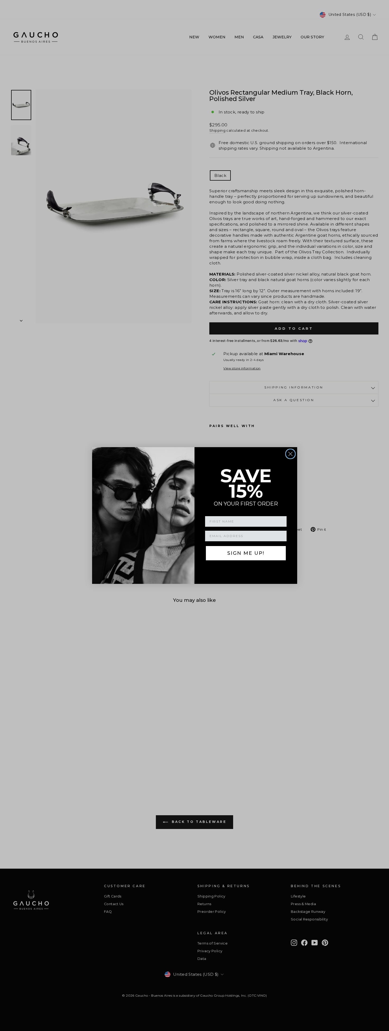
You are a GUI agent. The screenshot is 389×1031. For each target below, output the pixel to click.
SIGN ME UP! (245, 553)
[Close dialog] (290, 454)
